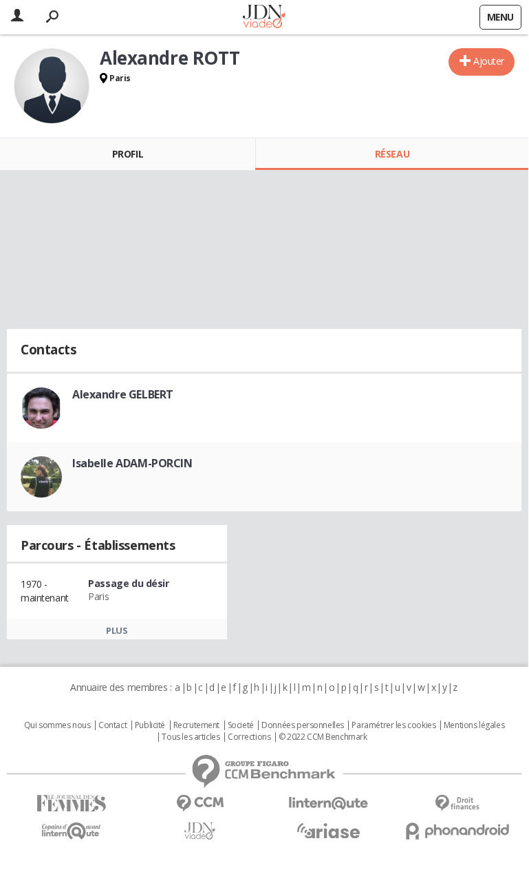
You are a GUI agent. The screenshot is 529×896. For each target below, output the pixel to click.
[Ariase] (328, 830)
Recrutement (196, 725)
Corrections (249, 737)
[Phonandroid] (457, 831)
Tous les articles (190, 737)
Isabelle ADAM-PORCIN (132, 463)
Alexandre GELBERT (122, 394)
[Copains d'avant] (71, 831)
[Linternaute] (328, 803)
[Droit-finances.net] (457, 803)
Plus (116, 630)
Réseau (392, 153)
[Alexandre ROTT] (51, 86)
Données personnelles (302, 725)
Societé (241, 725)
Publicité (150, 725)
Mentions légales (474, 725)
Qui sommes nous (57, 725)
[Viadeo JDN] (200, 831)
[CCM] (200, 803)
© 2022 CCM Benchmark (323, 737)
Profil (127, 153)
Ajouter (488, 60)
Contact (112, 725)
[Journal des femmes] (71, 803)
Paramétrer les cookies (393, 725)
